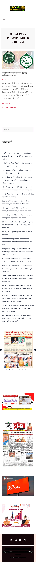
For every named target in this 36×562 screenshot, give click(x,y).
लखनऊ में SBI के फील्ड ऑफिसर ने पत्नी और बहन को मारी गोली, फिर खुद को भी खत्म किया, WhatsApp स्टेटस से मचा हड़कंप (17, 180)
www (14, 552)
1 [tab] (6, 369)
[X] (24, 540)
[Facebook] (20, 540)
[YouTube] (16, 540)
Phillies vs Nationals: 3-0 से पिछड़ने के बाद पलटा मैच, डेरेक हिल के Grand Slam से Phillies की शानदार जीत (17, 225)
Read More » (6, 103)
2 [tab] (9, 369)
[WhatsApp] (11, 540)
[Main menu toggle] (4, 19)
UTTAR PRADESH (10, 107)
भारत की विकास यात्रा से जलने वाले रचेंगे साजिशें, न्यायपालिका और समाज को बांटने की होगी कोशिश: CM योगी (17, 242)
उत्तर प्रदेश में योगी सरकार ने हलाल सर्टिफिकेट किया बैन (14, 74)
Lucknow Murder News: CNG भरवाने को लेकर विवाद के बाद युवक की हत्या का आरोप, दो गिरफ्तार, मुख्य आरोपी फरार (17, 268)
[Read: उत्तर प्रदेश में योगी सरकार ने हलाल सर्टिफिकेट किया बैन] (18, 60)
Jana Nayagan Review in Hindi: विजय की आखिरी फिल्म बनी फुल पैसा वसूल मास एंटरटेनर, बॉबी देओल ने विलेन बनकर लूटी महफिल (18, 308)
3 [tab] (12, 369)
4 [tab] (16, 369)
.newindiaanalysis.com (22, 552)
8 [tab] (29, 369)
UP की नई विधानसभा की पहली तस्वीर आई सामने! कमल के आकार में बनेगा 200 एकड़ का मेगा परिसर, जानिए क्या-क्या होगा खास (17, 288)
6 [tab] (22, 369)
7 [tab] (25, 369)
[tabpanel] (18, 350)
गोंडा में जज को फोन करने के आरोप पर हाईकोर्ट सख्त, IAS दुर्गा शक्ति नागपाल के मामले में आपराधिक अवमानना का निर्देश (17, 156)
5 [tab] (19, 369)
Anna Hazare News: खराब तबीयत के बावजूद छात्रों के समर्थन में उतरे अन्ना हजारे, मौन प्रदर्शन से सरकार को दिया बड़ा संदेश (17, 278)
